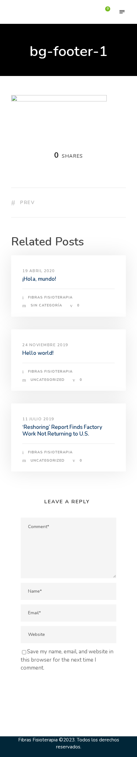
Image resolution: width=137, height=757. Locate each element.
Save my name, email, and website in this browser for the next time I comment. (67, 659)
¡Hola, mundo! (39, 279)
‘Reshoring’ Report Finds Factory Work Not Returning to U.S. (62, 430)
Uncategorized (48, 379)
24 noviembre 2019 (45, 345)
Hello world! (38, 353)
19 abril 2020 (38, 270)
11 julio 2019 (38, 419)
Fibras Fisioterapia (50, 297)
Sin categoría (46, 305)
